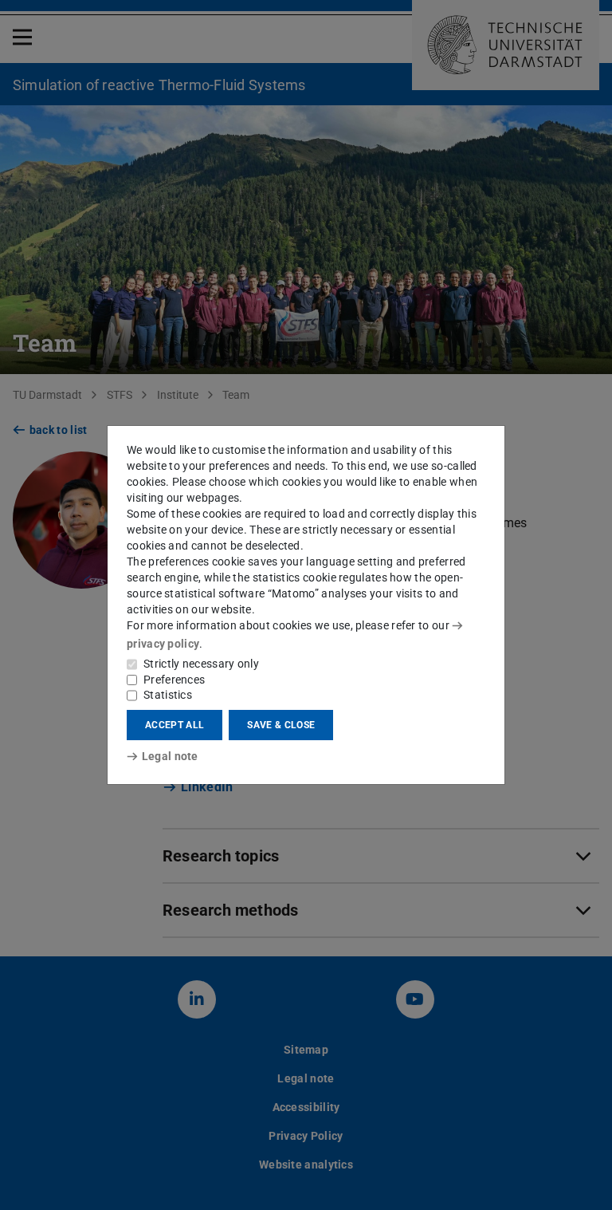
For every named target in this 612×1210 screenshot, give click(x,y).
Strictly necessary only (201, 663)
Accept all (174, 725)
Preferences (174, 679)
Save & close (281, 725)
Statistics (167, 694)
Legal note (170, 756)
